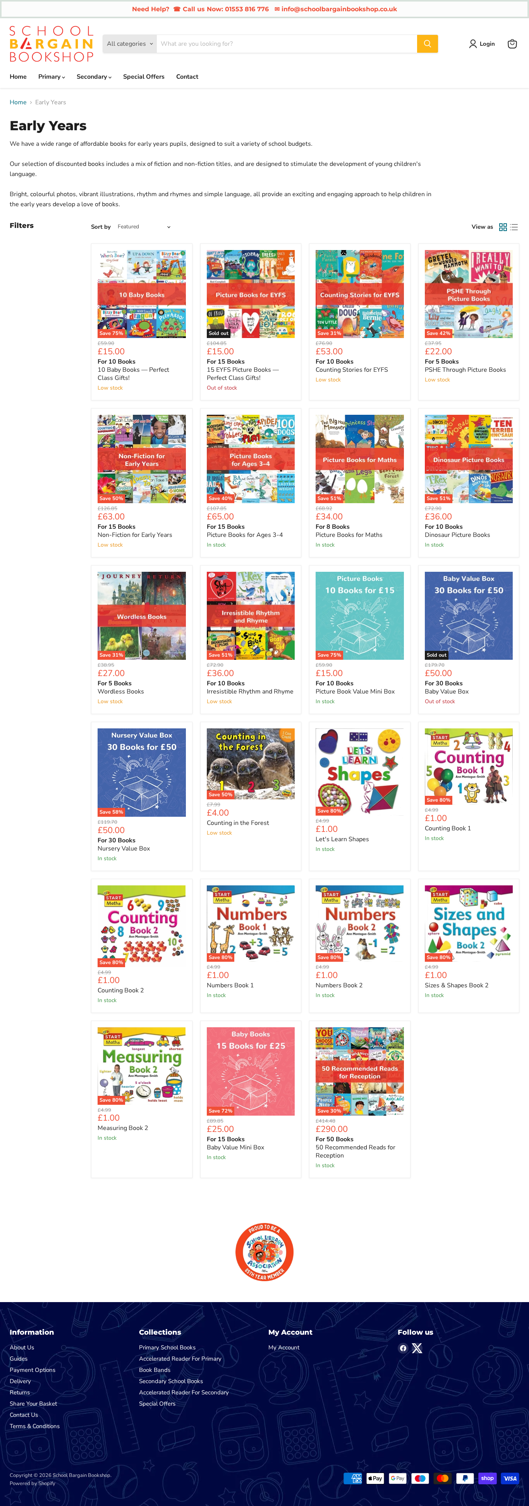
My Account (283, 1347)
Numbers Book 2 (339, 985)
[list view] (513, 227)
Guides (18, 1359)
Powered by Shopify (32, 1483)
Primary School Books (167, 1347)
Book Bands (154, 1370)
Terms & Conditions (35, 1426)
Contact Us (24, 1415)
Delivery (20, 1381)
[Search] (427, 44)
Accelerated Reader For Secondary (184, 1392)
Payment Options (32, 1370)
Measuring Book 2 (123, 1128)
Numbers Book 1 (230, 985)
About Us (22, 1347)
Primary (50, 76)
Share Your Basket (33, 1404)
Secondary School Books (171, 1381)
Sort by (101, 227)
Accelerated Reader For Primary (180, 1359)
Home (18, 76)
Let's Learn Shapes (342, 839)
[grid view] (503, 227)
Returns (20, 1392)
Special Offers (144, 76)
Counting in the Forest (238, 823)
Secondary (92, 76)
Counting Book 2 (121, 990)
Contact (187, 76)
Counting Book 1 (448, 828)
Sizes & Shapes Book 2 (457, 985)
